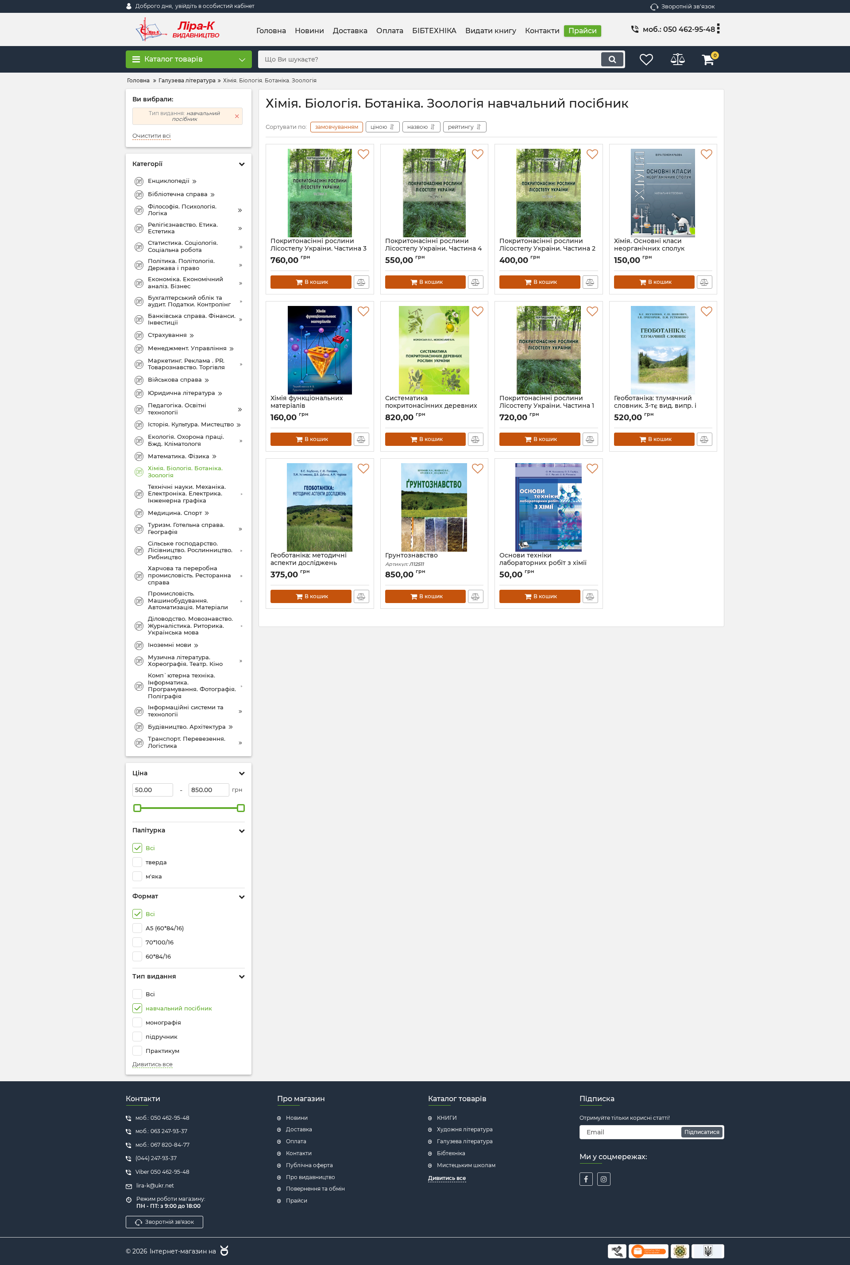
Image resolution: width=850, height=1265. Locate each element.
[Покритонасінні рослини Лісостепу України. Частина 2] (548, 193)
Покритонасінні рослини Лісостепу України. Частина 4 (433, 248)
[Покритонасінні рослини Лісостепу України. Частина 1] (548, 350)
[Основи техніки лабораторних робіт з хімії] (548, 507)
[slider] (137, 808)
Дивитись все (152, 1064)
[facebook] (586, 1179)
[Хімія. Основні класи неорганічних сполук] (663, 193)
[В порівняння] (361, 282)
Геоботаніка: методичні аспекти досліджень (308, 563)
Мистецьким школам (466, 1165)
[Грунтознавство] (434, 507)
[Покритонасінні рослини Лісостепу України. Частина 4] (434, 193)
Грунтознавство (411, 559)
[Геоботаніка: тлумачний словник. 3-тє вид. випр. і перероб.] (663, 350)
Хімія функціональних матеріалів (306, 406)
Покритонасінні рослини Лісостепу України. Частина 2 (547, 248)
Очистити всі (151, 135)
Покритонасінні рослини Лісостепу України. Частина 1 (546, 406)
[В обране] (363, 154)
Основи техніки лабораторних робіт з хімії (543, 563)
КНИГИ (447, 1117)
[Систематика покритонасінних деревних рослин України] (434, 350)
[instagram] (603, 1179)
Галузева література (465, 1141)
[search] (612, 59)
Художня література (465, 1129)
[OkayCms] (223, 1251)
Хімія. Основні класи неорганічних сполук (649, 248)
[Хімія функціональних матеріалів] (319, 350)
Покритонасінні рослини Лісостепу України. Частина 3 (318, 248)
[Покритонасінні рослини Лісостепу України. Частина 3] (319, 193)
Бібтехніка (451, 1153)
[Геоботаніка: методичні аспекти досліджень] (319, 507)
